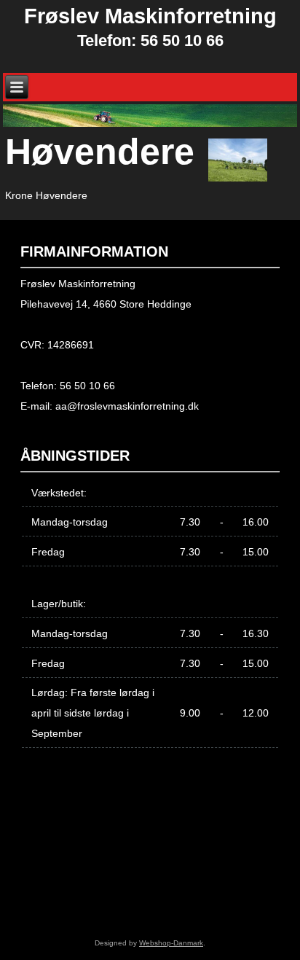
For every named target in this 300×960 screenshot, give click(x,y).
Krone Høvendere (46, 195)
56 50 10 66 (87, 385)
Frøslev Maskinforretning (150, 16)
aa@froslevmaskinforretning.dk (127, 406)
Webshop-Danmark (171, 943)
